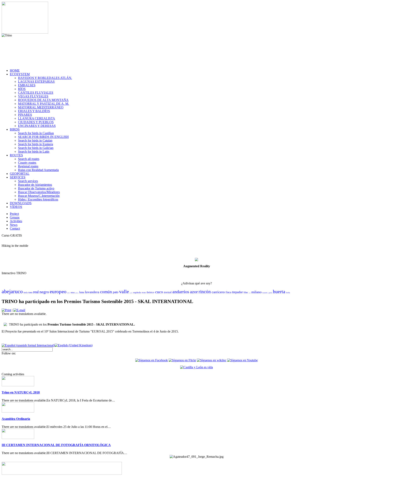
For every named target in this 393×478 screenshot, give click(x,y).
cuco (159, 292)
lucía (25, 292)
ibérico (150, 292)
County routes (27, 162)
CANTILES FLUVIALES (35, 92)
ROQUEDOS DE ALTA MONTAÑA (43, 100)
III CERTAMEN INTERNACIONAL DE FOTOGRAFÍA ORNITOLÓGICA (56, 445)
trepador (237, 292)
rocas (144, 293)
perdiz (131, 292)
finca (228, 292)
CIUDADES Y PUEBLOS (36, 122)
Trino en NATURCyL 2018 (21, 392)
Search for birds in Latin (33, 151)
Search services (28, 181)
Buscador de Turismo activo (36, 188)
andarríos (180, 291)
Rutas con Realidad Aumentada (38, 170)
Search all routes (28, 159)
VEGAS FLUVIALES (33, 96)
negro (44, 292)
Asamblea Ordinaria (16, 419)
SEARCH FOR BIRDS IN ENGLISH (43, 137)
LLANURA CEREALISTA (36, 118)
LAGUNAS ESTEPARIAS (36, 81)
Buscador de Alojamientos (35, 184)
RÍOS (22, 89)
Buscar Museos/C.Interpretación (39, 195)
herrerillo (265, 293)
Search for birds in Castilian (36, 133)
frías (246, 292)
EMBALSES (26, 85)
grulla (270, 293)
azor (194, 291)
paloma (76, 292)
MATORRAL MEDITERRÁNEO (40, 107)
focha (288, 293)
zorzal (168, 292)
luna (81, 292)
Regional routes (28, 166)
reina (73, 292)
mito (68, 292)
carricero (218, 292)
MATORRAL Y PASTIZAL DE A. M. (43, 103)
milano (256, 292)
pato (115, 292)
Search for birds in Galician (35, 148)
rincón (205, 291)
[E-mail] (19, 310)
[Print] (6, 310)
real (36, 292)
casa (30, 292)
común (106, 291)
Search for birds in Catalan (35, 140)
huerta (279, 291)
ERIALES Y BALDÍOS (34, 111)
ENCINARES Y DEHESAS (37, 125)
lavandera (92, 292)
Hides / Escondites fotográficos (38, 199)
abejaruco (12, 291)
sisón (250, 292)
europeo (58, 291)
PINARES (25, 114)
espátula (137, 292)
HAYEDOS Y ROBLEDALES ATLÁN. (45, 78)
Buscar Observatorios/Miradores (39, 192)
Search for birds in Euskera (35, 144)
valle (124, 291)
